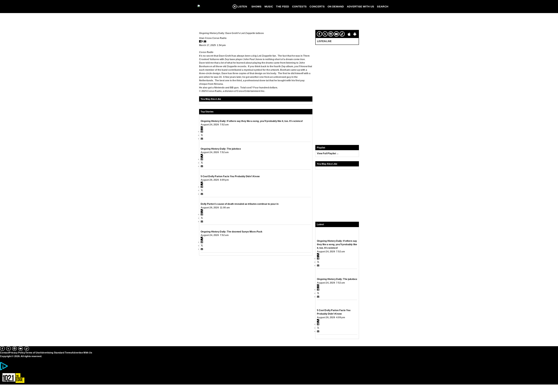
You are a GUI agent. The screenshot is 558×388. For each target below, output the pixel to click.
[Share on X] (202, 41)
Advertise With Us (360, 6)
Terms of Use (32, 352)
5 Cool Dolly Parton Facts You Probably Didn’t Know (230, 176)
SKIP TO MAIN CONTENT (62, 4)
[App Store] (349, 34)
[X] (325, 34)
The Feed (282, 6)
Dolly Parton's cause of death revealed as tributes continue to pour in (240, 204)
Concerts (317, 6)
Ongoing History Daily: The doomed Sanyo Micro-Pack (231, 231)
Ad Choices (15, 369)
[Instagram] (330, 34)
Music (268, 6)
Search (382, 6)
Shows (256, 6)
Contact (4, 352)
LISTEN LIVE (324, 41)
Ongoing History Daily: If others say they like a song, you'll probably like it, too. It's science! (252, 121)
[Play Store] (354, 34)
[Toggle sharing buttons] (202, 128)
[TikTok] (342, 34)
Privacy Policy (17, 352)
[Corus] (1, 359)
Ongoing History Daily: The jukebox (221, 148)
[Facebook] (319, 34)
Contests (299, 6)
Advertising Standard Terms (56, 352)
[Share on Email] (205, 41)
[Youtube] (336, 34)
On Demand (336, 6)
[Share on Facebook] (200, 41)
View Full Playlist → (328, 153)
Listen (242, 6)
